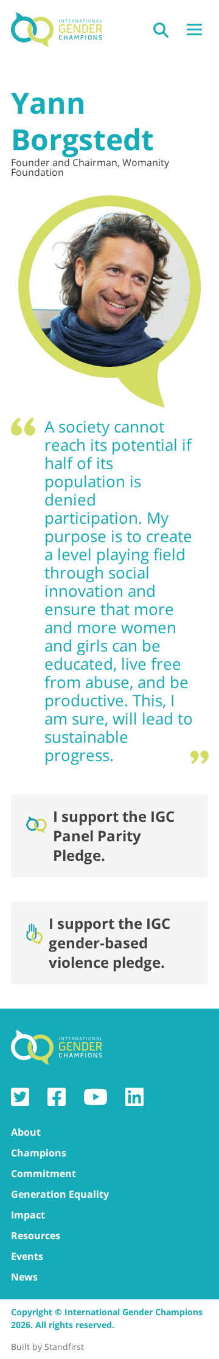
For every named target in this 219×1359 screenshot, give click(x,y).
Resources (35, 1235)
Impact (28, 1215)
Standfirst (64, 1346)
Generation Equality (60, 1194)
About (26, 1132)
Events (27, 1256)
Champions (38, 1152)
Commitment (43, 1173)
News (24, 1277)
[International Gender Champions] (56, 30)
